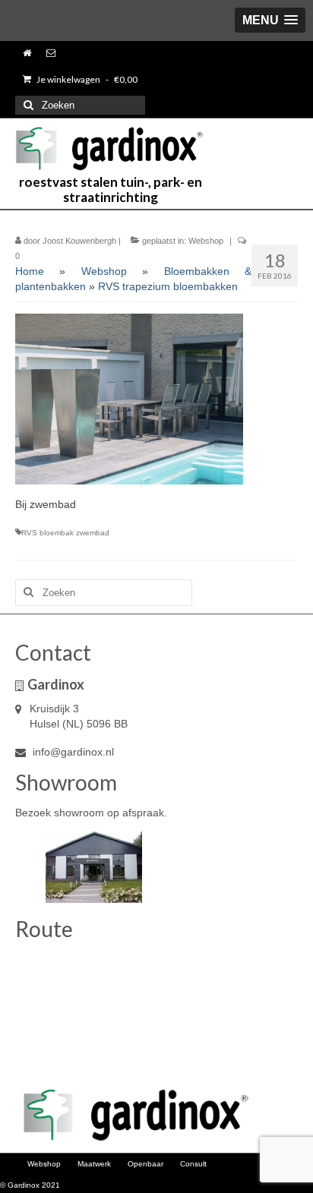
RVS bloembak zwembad (65, 533)
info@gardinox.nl (72, 752)
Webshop (205, 240)
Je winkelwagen (86, 79)
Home (29, 271)
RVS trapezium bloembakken (168, 286)
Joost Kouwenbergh (79, 240)
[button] (270, 20)
